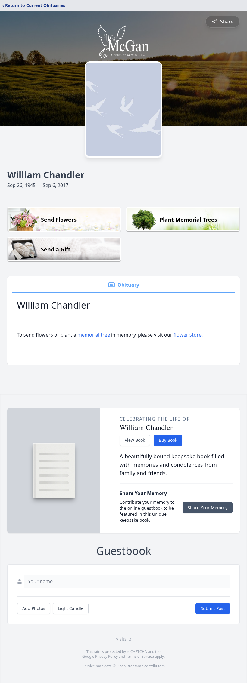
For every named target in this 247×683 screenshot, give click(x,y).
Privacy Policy (106, 656)
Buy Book (168, 440)
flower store (188, 334)
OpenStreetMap (130, 666)
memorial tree (93, 334)
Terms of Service (140, 656)
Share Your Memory (207, 507)
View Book (135, 440)
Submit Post (213, 608)
